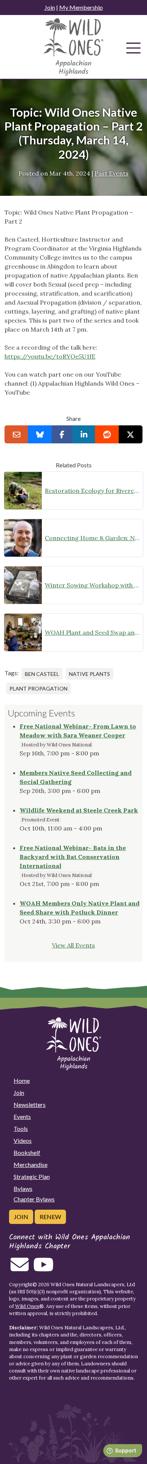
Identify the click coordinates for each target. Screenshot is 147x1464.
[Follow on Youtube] (43, 1269)
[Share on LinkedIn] (83, 434)
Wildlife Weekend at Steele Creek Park (79, 810)
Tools (21, 1128)
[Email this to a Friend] (16, 434)
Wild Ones (27, 1306)
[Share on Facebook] (62, 434)
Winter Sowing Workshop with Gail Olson (92, 585)
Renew (50, 1216)
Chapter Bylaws (34, 1199)
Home (22, 1080)
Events (22, 1116)
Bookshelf (27, 1152)
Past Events (112, 173)
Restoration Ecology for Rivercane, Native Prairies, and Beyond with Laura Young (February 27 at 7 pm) (92, 490)
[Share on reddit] (107, 434)
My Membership (81, 7)
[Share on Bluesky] (40, 434)
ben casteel (42, 674)
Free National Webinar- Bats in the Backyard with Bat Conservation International (73, 856)
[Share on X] (130, 434)
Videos (23, 1140)
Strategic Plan (32, 1176)
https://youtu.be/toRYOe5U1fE (50, 356)
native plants (89, 674)
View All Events (73, 945)
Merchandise (30, 1164)
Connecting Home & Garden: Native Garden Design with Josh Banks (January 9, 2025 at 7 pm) (92, 538)
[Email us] (19, 1269)
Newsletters (30, 1104)
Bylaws (23, 1188)
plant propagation (38, 688)
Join (49, 7)
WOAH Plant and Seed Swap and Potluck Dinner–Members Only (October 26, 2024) (92, 632)
